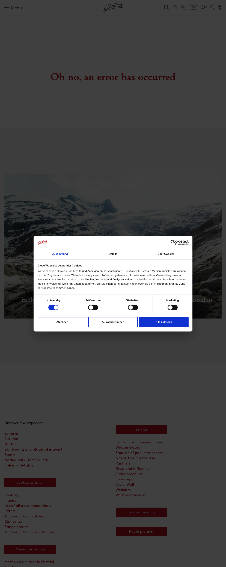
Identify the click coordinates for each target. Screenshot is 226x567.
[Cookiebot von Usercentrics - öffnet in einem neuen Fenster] (173, 242)
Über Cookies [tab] (165, 254)
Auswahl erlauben (113, 322)
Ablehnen (62, 322)
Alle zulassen (164, 322)
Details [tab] (113, 254)
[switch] (93, 309)
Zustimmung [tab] (60, 254)
